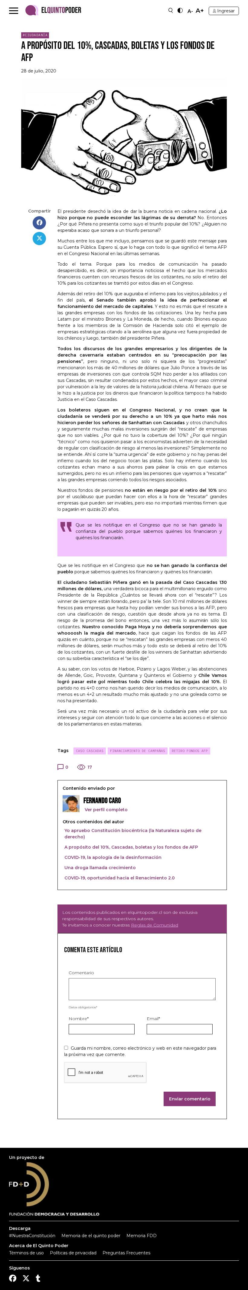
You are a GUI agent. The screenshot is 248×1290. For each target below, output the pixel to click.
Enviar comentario (189, 1099)
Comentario (81, 972)
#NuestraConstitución (32, 1235)
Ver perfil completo (105, 809)
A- (190, 11)
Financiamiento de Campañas (137, 751)
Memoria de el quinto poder (90, 1235)
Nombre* (79, 1018)
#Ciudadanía (35, 35)
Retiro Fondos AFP (190, 751)
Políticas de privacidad (73, 1253)
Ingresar (226, 11)
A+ (200, 10)
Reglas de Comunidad (154, 925)
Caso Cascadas (89, 751)
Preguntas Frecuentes (126, 1253)
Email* (153, 1018)
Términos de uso (26, 1253)
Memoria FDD (141, 1235)
